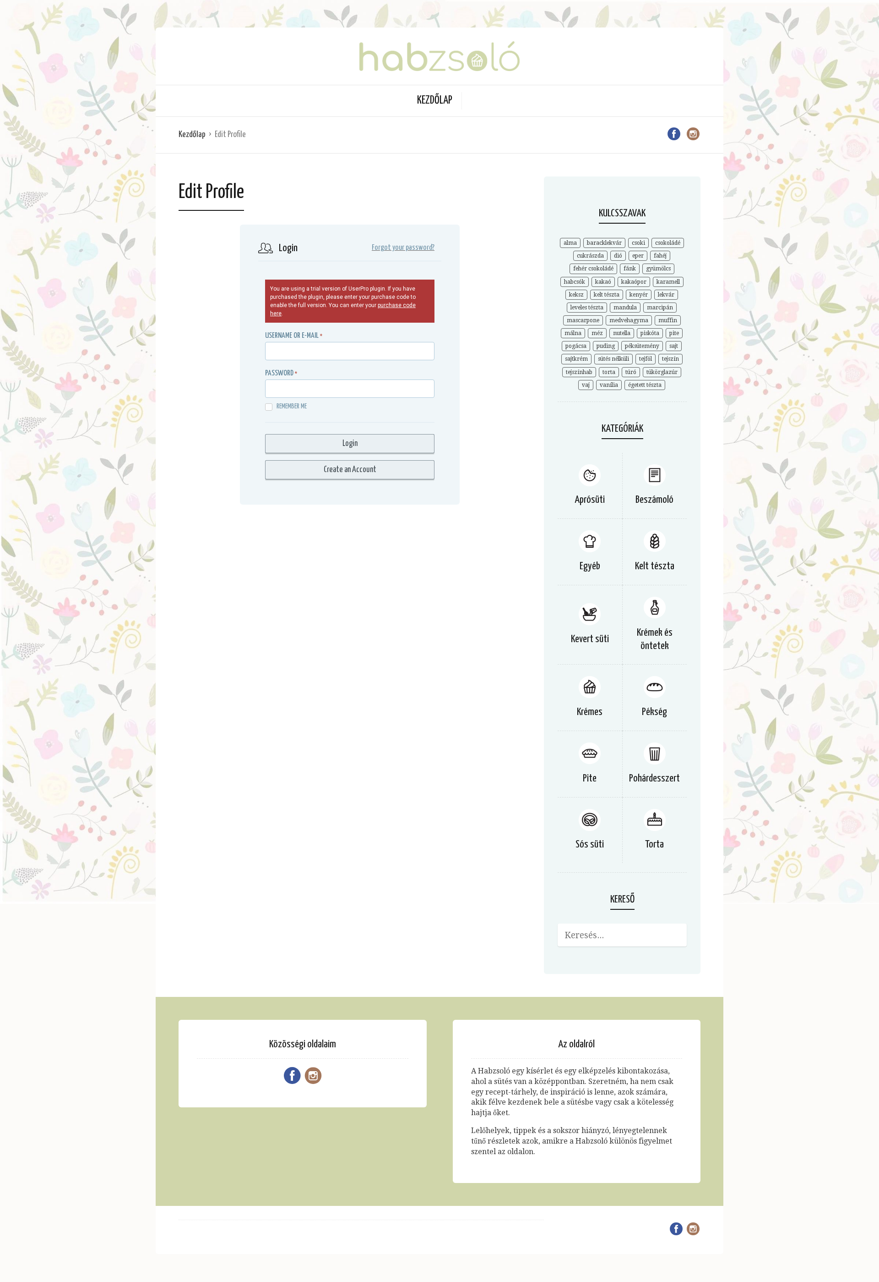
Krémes (589, 712)
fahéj (660, 256)
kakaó (603, 282)
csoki (638, 243)
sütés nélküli (613, 359)
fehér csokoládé (593, 268)
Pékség (654, 712)
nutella (621, 333)
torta (608, 372)
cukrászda (590, 256)
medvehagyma (628, 320)
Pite (590, 778)
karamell (668, 282)
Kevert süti (590, 639)
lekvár (666, 295)
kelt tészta (606, 295)
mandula (625, 307)
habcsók (574, 282)
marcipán (660, 307)
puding (606, 346)
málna (572, 333)
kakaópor (633, 282)
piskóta (649, 333)
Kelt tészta (654, 566)
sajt (673, 346)
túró (630, 372)
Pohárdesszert (654, 778)
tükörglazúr (662, 372)
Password (279, 373)
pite (674, 333)
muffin (667, 320)
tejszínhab (579, 372)
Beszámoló (654, 500)
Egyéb (590, 566)
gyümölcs (658, 268)
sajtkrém (576, 359)
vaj (586, 385)
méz (597, 333)
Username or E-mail (292, 336)
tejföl (645, 359)
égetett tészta (645, 385)
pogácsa (575, 346)
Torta (654, 844)
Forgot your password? (403, 248)
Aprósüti (590, 500)
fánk (630, 268)
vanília (609, 385)
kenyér (638, 295)
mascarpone (583, 320)
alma (570, 243)
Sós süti (589, 844)
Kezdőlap (434, 100)
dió (618, 256)
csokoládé (667, 243)
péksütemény (642, 346)
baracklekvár (604, 243)
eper (638, 256)
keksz (576, 295)
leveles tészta (586, 307)
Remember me (292, 406)
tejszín (670, 359)
